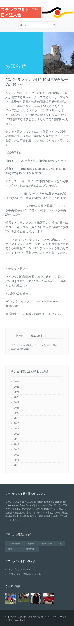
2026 (16, 381)
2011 (16, 460)
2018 (16, 423)
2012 (16, 454)
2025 (16, 386)
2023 (16, 397)
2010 (16, 465)
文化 (60, 543)
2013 (16, 449)
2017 (16, 428)
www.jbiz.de (20, 620)
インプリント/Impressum (22, 569)
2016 (16, 433)
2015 (16, 439)
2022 (16, 402)
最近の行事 (37, 335)
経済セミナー (14, 549)
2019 (16, 418)
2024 (16, 392)
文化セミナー (46, 543)
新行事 (19, 335)
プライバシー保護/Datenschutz (25, 574)
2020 (16, 413)
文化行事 (30, 543)
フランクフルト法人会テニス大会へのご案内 (34, 345)
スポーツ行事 (14, 543)
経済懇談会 (31, 549)
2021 (16, 407)
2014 (16, 444)
